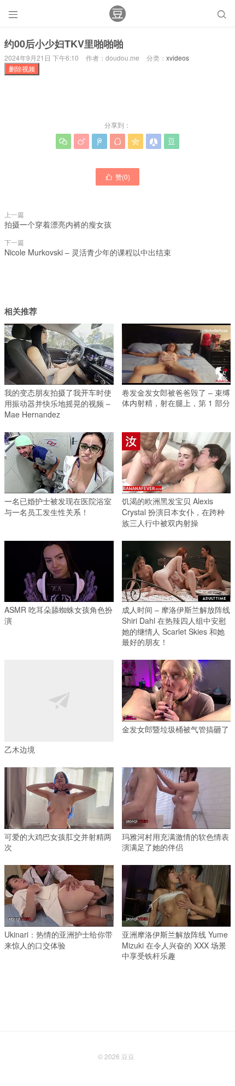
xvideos (177, 57)
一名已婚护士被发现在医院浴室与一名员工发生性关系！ (57, 506)
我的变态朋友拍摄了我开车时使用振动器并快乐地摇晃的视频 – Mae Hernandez (57, 403)
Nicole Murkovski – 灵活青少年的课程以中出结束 (87, 252)
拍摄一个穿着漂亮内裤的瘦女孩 (57, 224)
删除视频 (22, 68)
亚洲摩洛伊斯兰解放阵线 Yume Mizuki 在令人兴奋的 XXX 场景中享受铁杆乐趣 (175, 945)
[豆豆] (117, 13)
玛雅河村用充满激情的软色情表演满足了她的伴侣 (175, 841)
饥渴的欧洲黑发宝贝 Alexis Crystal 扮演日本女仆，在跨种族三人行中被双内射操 (173, 512)
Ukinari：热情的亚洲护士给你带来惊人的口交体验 (58, 939)
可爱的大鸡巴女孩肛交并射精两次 (57, 841)
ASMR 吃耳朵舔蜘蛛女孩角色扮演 (58, 615)
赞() (117, 176)
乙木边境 (19, 749)
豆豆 (127, 1056)
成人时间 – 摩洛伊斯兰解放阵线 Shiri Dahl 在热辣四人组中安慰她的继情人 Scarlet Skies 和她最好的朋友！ (176, 625)
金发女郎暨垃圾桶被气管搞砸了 (175, 729)
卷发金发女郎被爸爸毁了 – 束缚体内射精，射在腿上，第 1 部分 (176, 398)
